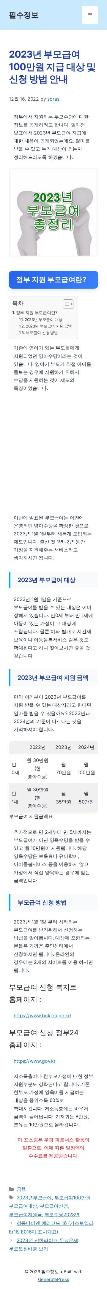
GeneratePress (53, 1279)
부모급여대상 (23, 1206)
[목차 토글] (65, 304)
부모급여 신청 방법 (42, 332)
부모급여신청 (54, 1206)
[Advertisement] (53, 453)
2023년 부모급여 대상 (43, 319)
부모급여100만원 (72, 1198)
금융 (21, 1189)
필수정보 (23, 14)
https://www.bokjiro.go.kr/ (42, 1015)
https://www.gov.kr (35, 1061)
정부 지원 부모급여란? (37, 312)
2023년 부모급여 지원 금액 (49, 326)
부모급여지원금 (25, 1214)
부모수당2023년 (62, 1214)
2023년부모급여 (34, 1198)
